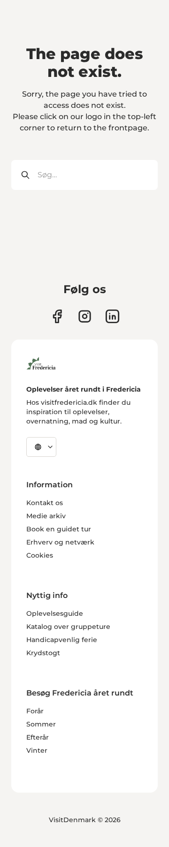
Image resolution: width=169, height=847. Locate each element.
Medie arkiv (46, 516)
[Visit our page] (57, 316)
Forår (35, 711)
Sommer (41, 724)
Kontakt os (44, 503)
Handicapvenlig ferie (61, 639)
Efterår (37, 737)
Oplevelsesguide (54, 613)
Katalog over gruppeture (68, 626)
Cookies (39, 555)
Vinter (36, 750)
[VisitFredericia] (41, 362)
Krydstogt (43, 653)
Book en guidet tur (58, 529)
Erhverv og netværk (60, 542)
